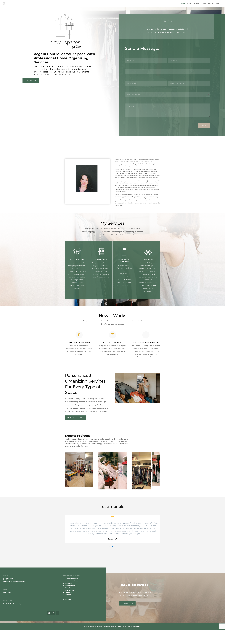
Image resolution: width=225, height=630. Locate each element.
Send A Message (75, 418)
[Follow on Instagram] (164, 21)
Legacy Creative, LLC (134, 626)
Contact (211, 3)
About (189, 3)
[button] (112, 546)
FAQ (217, 3)
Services (196, 3)
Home (183, 3)
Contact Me (31, 80)
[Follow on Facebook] (168, 21)
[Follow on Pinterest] (171, 21)
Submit (204, 125)
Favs (204, 3)
